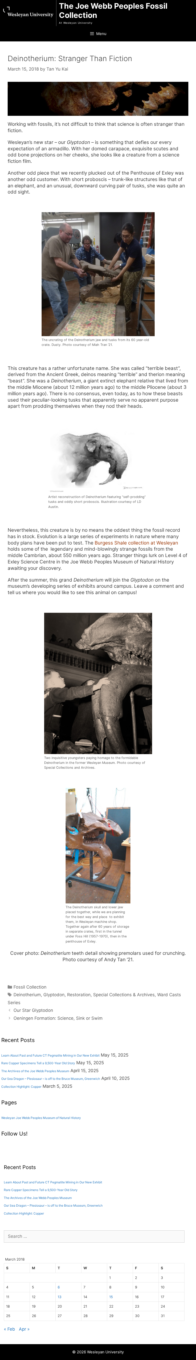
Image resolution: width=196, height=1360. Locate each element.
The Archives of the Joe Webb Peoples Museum (35, 1071)
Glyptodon (54, 994)
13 (60, 1297)
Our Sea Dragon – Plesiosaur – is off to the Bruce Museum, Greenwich (50, 1079)
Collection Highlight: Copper (21, 1087)
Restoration (79, 994)
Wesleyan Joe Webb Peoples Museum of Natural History (41, 1118)
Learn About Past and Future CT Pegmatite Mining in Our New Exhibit (50, 1055)
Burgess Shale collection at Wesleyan (136, 543)
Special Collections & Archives (124, 994)
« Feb (9, 1329)
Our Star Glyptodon (33, 1010)
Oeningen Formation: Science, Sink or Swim (58, 1018)
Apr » (24, 1329)
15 (111, 1297)
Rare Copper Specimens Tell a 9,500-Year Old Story (38, 1063)
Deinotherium (27, 994)
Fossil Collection (30, 987)
